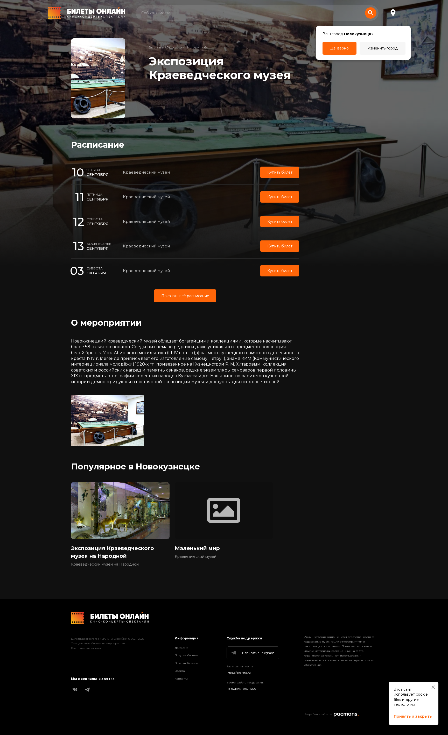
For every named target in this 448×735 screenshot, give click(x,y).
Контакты (181, 678)
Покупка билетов (187, 655)
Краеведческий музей (146, 172)
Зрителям (181, 647)
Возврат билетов (186, 663)
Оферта (180, 671)
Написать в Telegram (258, 653)
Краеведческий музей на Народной (105, 564)
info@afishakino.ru (239, 672)
